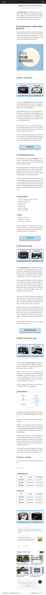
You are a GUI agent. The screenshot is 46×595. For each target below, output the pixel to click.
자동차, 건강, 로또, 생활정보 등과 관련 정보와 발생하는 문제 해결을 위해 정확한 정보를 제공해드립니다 (28, 583)
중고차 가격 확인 (30, 237)
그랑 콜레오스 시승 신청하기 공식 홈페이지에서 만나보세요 (30, 529)
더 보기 (41, 552)
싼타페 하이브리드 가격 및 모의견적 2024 (30, 6)
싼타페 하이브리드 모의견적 (30, 330)
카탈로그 (18, 468)
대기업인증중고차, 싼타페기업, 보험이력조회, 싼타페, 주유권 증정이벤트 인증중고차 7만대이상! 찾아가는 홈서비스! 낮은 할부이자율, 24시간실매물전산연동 (26, 540)
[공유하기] (20, 546)
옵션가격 (23, 468)
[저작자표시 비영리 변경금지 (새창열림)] (29, 546)
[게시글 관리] (22, 546)
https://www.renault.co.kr (22, 527)
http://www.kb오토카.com (22, 535)
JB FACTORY (40, 593)
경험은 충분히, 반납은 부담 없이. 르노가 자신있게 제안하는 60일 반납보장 (30, 531)
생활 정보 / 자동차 (30, 8)
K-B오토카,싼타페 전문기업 (24, 537)
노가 (19, 581)
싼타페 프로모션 (30, 147)
